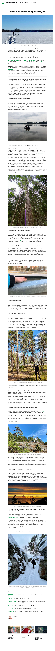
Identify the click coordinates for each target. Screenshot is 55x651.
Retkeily (26, 2)
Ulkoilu (34, 2)
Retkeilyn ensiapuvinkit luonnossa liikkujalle (26, 636)
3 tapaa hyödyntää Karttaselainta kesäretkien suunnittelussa (12, 637)
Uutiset (21, 2)
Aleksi (15, 616)
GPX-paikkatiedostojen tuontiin (28, 60)
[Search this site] (52, 2)
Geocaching (10, 598)
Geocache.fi (10, 69)
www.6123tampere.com (13, 517)
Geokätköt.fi (41, 61)
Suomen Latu (11, 611)
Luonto (30, 2)
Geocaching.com (16, 85)
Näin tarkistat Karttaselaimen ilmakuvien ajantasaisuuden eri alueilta (39, 637)
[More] (38, 2)
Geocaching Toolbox (20, 240)
